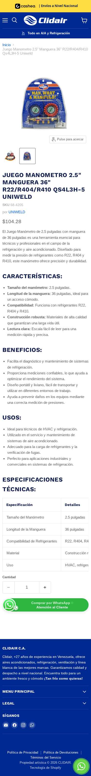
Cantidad (9, 577)
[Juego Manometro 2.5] (10, 156)
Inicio (6, 45)
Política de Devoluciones (60, 752)
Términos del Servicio (45, 757)
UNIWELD (16, 212)
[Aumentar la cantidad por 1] (45, 587)
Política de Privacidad (22, 752)
